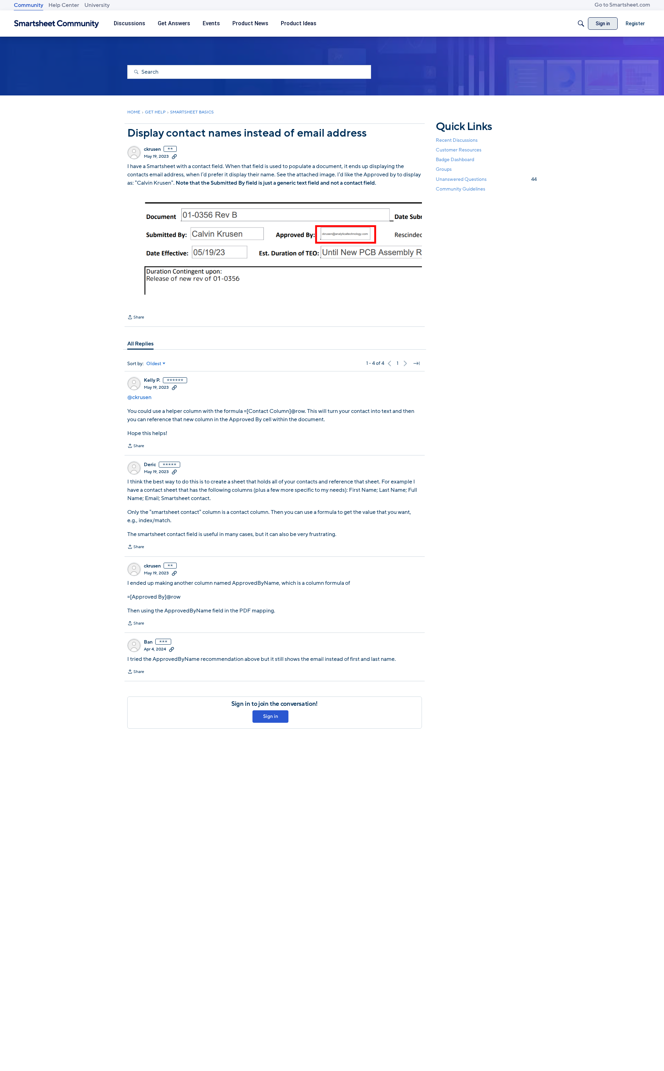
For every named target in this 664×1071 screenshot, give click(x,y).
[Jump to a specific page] (416, 363)
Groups (444, 169)
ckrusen (152, 149)
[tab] (140, 344)
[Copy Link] (174, 156)
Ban (148, 642)
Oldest (154, 363)
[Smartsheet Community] (56, 23)
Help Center (63, 5)
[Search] (581, 23)
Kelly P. (152, 380)
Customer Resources (458, 150)
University (97, 5)
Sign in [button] (270, 716)
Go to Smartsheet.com (622, 5)
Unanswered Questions (486, 179)
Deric (150, 465)
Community (28, 5)
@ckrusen (139, 397)
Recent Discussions (457, 140)
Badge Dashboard (455, 159)
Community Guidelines (460, 189)
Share (135, 317)
